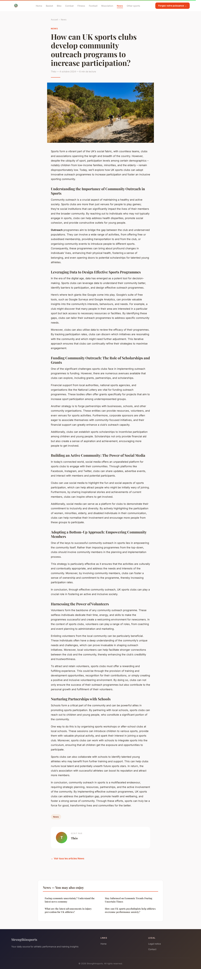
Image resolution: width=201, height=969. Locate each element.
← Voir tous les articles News (67, 858)
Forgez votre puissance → (172, 5)
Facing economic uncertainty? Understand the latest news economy (70, 900)
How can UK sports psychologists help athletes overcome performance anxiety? (130, 910)
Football (93, 5)
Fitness (81, 5)
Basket (49, 5)
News (120, 5)
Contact (152, 949)
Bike (59, 5)
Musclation (107, 5)
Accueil (54, 19)
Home (39, 5)
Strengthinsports (24, 939)
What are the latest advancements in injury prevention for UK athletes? (68, 910)
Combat (69, 5)
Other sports (133, 5)
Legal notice (154, 943)
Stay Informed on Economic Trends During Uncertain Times (128, 900)
